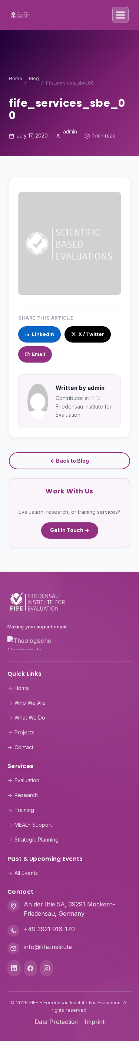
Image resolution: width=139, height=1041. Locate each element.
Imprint (95, 1021)
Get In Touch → (69, 530)
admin (70, 132)
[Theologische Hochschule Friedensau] (69, 644)
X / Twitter (91, 334)
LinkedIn (43, 334)
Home (15, 78)
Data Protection (56, 1021)
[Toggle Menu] (120, 15)
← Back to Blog (69, 460)
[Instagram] (46, 968)
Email (38, 354)
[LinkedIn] (14, 968)
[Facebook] (30, 968)
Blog (34, 78)
